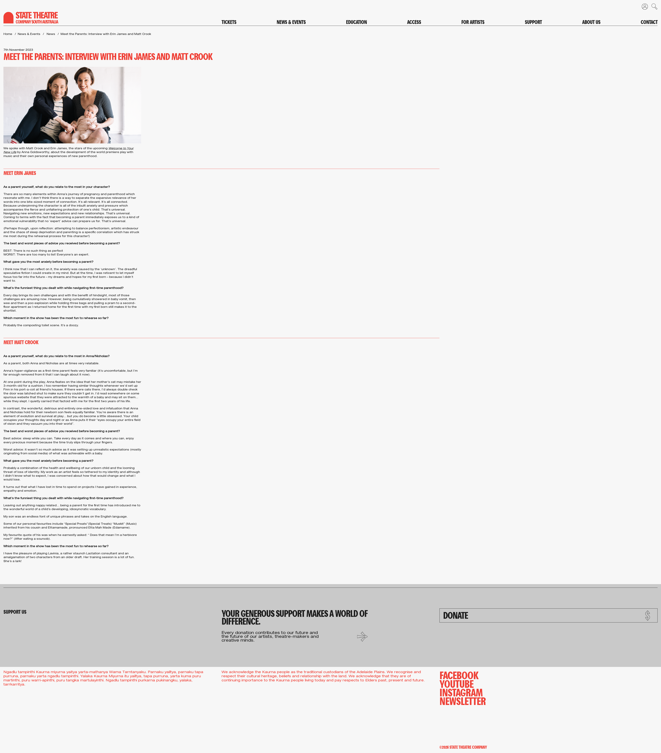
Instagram (461, 692)
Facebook (458, 674)
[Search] (653, 7)
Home (7, 34)
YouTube (456, 683)
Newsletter (462, 700)
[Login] (643, 7)
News (51, 34)
